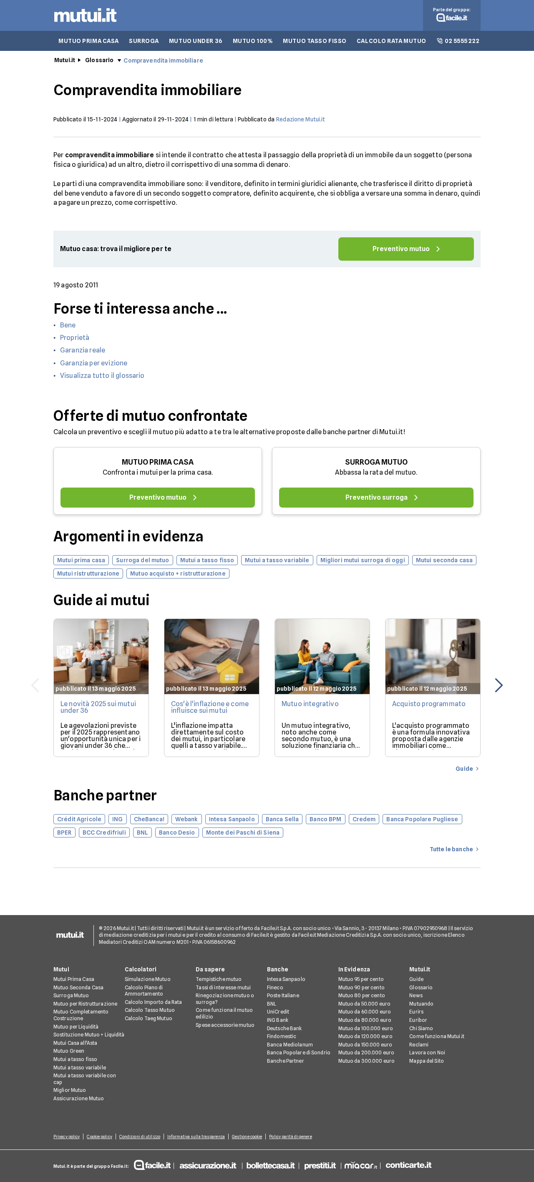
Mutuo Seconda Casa (78, 987)
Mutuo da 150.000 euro (365, 1044)
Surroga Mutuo (71, 995)
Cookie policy (99, 1136)
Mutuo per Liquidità (75, 1027)
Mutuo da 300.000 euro (366, 1061)
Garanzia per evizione (93, 363)
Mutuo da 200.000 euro (366, 1052)
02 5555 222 (462, 41)
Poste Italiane (283, 995)
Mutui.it (64, 60)
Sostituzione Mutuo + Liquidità (89, 1034)
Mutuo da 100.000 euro (365, 1028)
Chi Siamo (421, 1028)
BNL (271, 1004)
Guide (416, 979)
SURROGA (144, 41)
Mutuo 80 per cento (361, 995)
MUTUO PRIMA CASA (88, 41)
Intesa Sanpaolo (286, 979)
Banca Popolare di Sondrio (298, 1052)
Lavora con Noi (427, 1052)
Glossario (99, 60)
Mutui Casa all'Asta (75, 1043)
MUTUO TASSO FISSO (315, 41)
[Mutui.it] (85, 24)
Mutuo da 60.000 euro (364, 1011)
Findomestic (281, 1036)
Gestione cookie (247, 1136)
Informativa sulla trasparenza (196, 1136)
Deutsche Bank (284, 1028)
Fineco (275, 987)
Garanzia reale (82, 350)
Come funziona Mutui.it (436, 1036)
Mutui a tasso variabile (79, 1067)
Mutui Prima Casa (73, 979)
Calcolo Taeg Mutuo (148, 1018)
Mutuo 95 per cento (361, 979)
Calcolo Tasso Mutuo (150, 1010)
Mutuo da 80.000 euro (364, 1020)
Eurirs (416, 1011)
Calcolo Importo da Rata (153, 1002)
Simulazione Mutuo (148, 979)
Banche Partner (285, 1061)
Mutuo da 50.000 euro (364, 1004)
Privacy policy (66, 1136)
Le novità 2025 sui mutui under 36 (98, 707)
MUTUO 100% (253, 41)
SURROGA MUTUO (376, 462)
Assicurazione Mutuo (78, 1098)
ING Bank (277, 1020)
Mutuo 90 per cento (361, 987)
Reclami (418, 1044)
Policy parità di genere (290, 1136)
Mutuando (421, 1004)
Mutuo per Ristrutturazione (85, 1004)
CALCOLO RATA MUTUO (391, 41)
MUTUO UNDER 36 (196, 41)
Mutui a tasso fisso (75, 1059)
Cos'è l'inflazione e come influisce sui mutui (210, 707)
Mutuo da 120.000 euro (365, 1036)
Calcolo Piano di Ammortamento (144, 990)
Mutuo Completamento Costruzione (80, 1014)
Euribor (418, 1020)
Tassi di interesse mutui (223, 987)
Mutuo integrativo (310, 704)
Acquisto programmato (429, 704)
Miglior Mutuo (69, 1090)
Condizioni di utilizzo (139, 1136)
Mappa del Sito (426, 1061)
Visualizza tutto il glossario (102, 376)
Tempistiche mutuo (219, 979)
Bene (68, 325)
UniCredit (278, 1011)
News (415, 995)
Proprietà (74, 338)
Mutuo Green (68, 1051)
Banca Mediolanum (290, 1044)
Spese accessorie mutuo (225, 1025)
